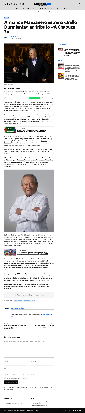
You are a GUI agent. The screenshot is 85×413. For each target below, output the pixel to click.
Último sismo (26, 11)
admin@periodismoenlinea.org (39, 405)
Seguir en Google (10, 97)
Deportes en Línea (49, 8)
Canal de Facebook (47, 97)
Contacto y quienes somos (12, 402)
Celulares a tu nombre (63, 11)
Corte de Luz (32, 11)
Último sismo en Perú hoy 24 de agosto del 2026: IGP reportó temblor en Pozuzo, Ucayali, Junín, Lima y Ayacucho (72, 52)
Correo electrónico (34, 361)
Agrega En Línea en (21, 97)
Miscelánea (59, 8)
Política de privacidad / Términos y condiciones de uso (27, 410)
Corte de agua (48, 11)
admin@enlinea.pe (36, 403)
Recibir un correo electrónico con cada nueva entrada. (16, 378)
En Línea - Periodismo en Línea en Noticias (29, 295)
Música (6, 17)
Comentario (7, 344)
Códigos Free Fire (40, 11)
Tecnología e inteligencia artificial (28, 8)
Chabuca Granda (14, 104)
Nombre (6, 361)
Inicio (17, 8)
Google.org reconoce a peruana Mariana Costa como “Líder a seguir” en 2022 (28, 94)
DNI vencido (54, 11)
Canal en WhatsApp (35, 97)
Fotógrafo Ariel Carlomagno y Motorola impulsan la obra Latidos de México (27, 91)
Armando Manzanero (18, 300)
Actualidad (40, 8)
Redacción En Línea (15, 37)
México (33, 300)
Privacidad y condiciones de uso (14, 403)
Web (5, 368)
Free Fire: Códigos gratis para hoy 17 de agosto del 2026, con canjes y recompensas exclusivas (72, 77)
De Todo (66, 8)
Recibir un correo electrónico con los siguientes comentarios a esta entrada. (21, 374)
